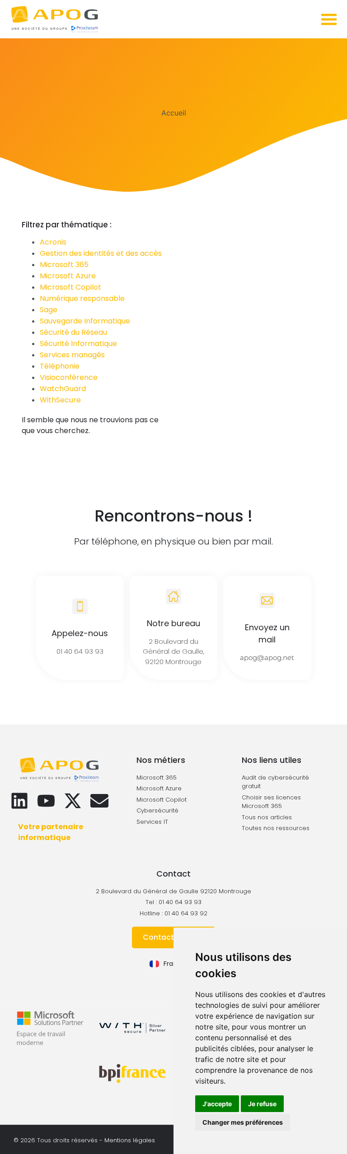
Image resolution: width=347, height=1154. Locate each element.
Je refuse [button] (262, 1104)
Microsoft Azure (68, 276)
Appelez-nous (80, 633)
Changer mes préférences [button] (242, 1122)
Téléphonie (60, 366)
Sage (48, 310)
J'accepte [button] (217, 1104)
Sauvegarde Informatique (85, 321)
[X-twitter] (73, 801)
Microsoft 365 (64, 264)
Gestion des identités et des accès (101, 253)
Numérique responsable (82, 298)
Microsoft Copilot (70, 287)
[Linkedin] (19, 801)
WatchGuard (63, 388)
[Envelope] (99, 801)
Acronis (53, 242)
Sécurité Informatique (78, 343)
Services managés (72, 355)
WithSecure (60, 400)
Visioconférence (69, 377)
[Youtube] (46, 801)
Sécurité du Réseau (73, 332)
